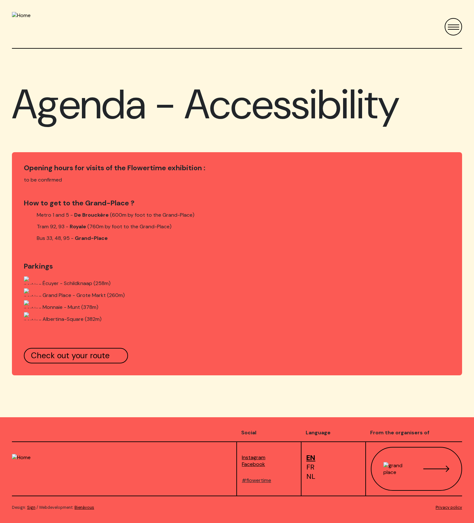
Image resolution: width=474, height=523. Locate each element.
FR (310, 467)
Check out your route (70, 355)
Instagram (253, 457)
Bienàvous (84, 507)
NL (310, 476)
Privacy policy (449, 507)
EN (310, 457)
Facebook (253, 464)
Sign (31, 507)
